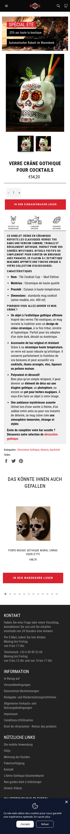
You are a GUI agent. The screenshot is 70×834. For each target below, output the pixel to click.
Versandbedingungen (17, 685)
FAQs (7, 751)
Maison (45, 449)
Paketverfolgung (14, 763)
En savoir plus (42, 816)
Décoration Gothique (28, 449)
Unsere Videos (13, 788)
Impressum (11, 714)
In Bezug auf (12, 678)
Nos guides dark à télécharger (23, 782)
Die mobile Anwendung (18, 744)
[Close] (66, 802)
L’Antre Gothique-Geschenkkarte (24, 776)
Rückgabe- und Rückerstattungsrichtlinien (30, 697)
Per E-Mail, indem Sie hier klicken (25, 637)
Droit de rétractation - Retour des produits (30, 726)
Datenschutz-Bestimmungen (21, 691)
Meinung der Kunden (17, 757)
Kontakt (9, 769)
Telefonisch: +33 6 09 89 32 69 (23, 652)
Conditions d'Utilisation (18, 720)
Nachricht (55, 449)
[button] (5, 594)
